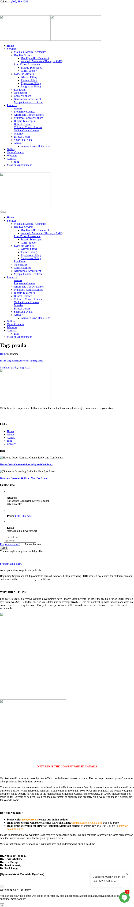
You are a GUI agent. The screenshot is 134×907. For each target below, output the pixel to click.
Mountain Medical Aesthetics (30, 51)
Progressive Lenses (24, 111)
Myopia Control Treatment (28, 102)
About (10, 434)
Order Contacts (15, 152)
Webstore (12, 155)
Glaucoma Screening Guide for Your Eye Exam (23, 478)
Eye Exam (19, 89)
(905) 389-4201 (19, 1)
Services (11, 48)
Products (12, 105)
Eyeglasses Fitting (31, 83)
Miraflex (18, 133)
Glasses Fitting (29, 77)
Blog (16, 161)
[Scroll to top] (2, 566)
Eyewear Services (24, 73)
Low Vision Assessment (27, 64)
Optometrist (20, 92)
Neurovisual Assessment (27, 99)
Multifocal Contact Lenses (28, 117)
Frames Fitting (29, 80)
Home (10, 45)
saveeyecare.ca (29, 819)
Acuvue (18, 142)
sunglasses (24, 367)
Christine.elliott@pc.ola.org (86, 822)
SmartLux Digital (23, 139)
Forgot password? (10, 544)
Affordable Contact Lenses (29, 114)
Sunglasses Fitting (31, 86)
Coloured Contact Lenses (28, 127)
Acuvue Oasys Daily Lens (35, 146)
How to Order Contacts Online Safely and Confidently (26, 464)
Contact (11, 158)
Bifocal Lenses (22, 136)
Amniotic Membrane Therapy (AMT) (41, 61)
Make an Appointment (19, 164)
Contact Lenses (22, 95)
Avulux (18, 108)
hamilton (5, 367)
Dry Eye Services (23, 55)
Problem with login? (11, 563)
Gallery (11, 149)
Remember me (33, 544)
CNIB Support (29, 70)
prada (14, 367)
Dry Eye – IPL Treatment (35, 58)
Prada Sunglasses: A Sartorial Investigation (21, 360)
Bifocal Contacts (23, 124)
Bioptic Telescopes (31, 67)
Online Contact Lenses (26, 130)
